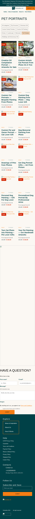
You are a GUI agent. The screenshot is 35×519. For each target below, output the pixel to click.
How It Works (28, 11)
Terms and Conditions (26, 405)
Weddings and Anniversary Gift (10, 36)
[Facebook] (25, 481)
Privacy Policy (6, 454)
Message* (5, 388)
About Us (21, 11)
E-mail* (21, 379)
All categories (5, 25)
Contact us (30, 8)
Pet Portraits (25, 33)
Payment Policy (7, 449)
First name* (3, 379)
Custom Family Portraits (8, 29)
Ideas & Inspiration (13, 11)
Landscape (10, 33)
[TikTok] (28, 481)
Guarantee (5, 443)
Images (2, 401)
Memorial (18, 33)
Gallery (5, 11)
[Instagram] (31, 481)
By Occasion (14, 25)
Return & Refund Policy (9, 451)
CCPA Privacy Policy (8, 441)
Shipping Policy (7, 457)
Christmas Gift (24, 25)
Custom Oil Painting (22, 29)
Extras (4, 33)
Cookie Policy (6, 460)
